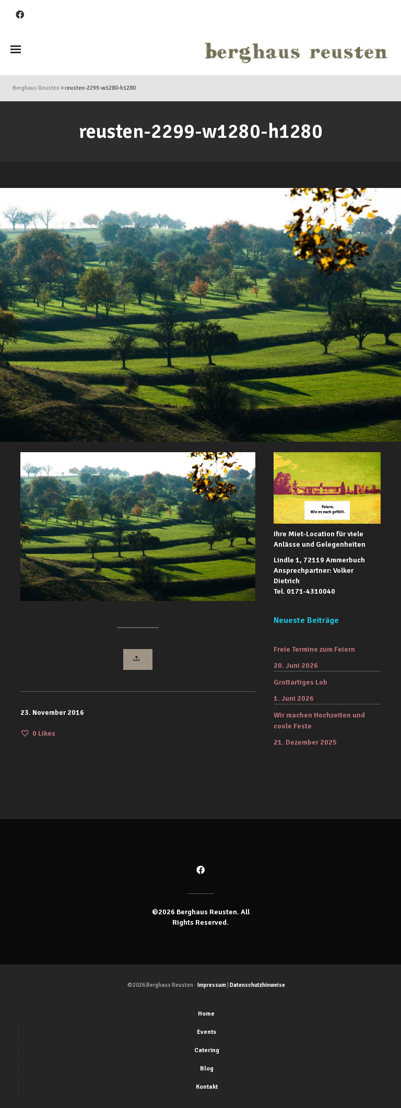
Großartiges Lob (300, 682)
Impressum (211, 985)
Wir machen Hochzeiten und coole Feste (319, 720)
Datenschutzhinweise (257, 985)
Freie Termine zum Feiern (314, 649)
